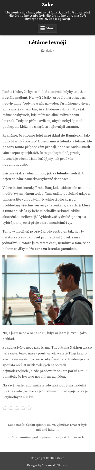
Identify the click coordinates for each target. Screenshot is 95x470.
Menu (50, 28)
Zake (47, 5)
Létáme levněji (47, 42)
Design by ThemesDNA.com (47, 465)
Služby (50, 51)
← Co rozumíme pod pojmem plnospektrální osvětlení (47, 437)
